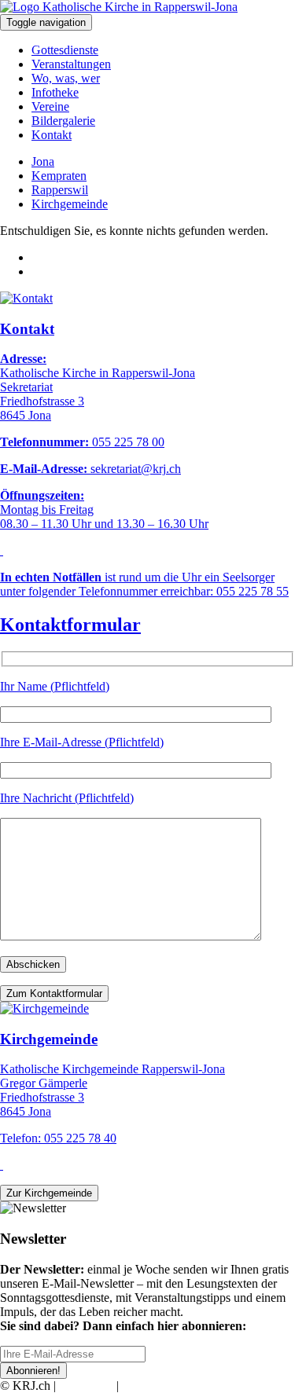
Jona (42, 161)
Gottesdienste (64, 50)
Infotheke (55, 92)
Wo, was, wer (65, 78)
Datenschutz (152, 1385)
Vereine (50, 106)
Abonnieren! (33, 1371)
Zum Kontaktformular (54, 993)
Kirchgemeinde (69, 204)
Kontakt (51, 134)
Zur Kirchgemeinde (49, 1193)
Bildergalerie (63, 120)
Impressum (86, 1385)
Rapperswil (59, 189)
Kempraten (59, 175)
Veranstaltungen (71, 64)
